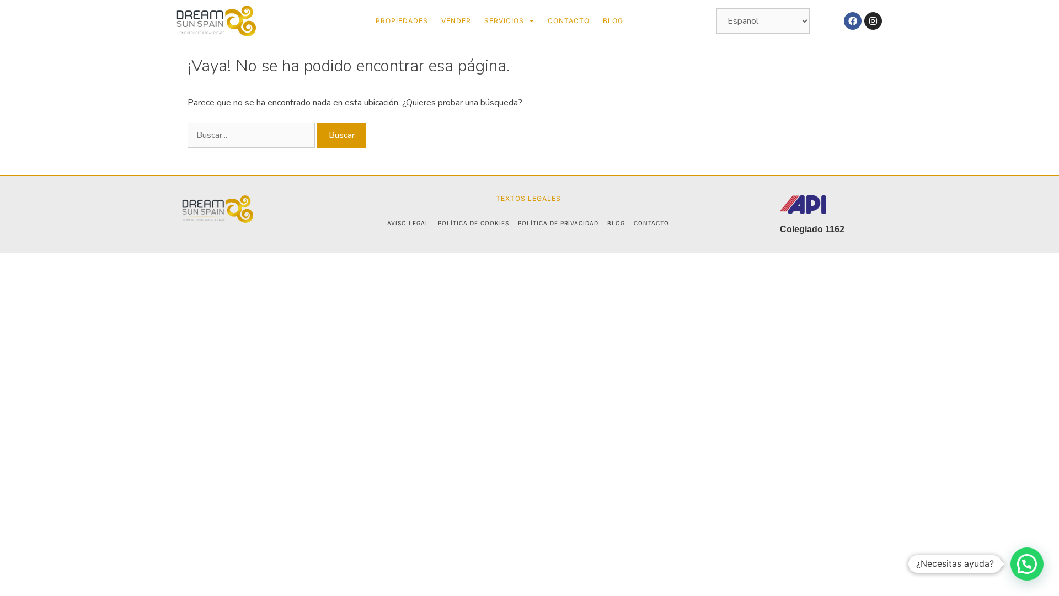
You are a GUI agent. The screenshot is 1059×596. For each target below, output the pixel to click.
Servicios (504, 21)
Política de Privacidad (558, 223)
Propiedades (402, 21)
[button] (1027, 564)
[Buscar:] (252, 135)
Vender (456, 21)
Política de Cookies (473, 223)
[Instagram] (873, 21)
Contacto (569, 21)
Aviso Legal (408, 223)
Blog (613, 21)
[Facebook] (853, 21)
